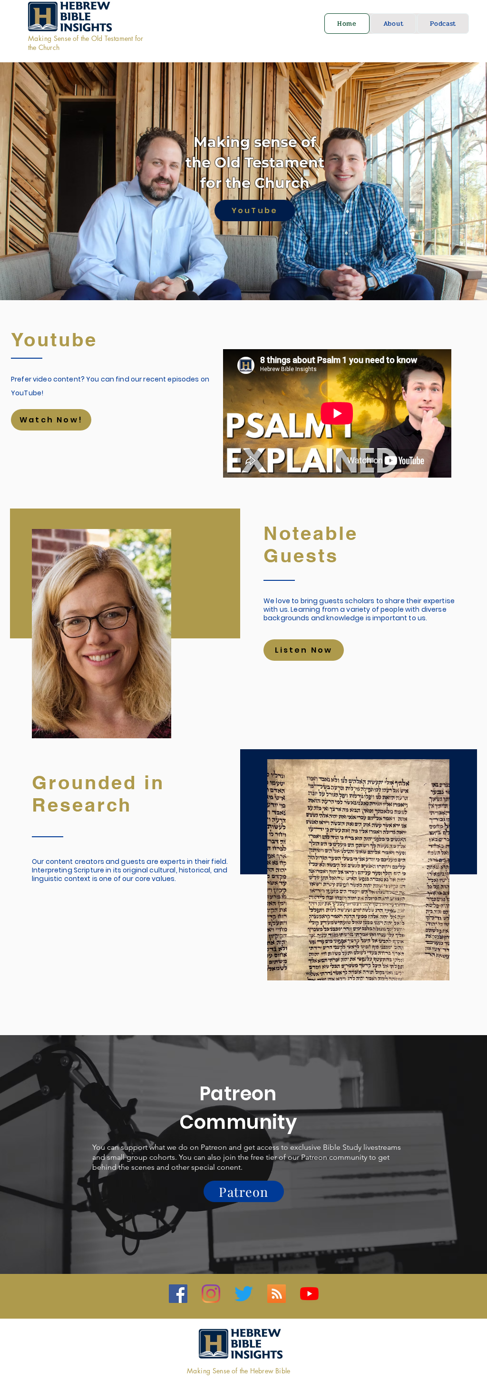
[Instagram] (211, 1293)
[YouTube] (309, 1293)
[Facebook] (178, 1293)
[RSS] (276, 1293)
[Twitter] (243, 1293)
